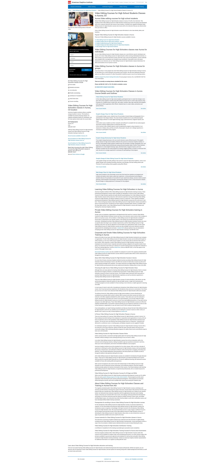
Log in (133, 2)
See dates (143, 108)
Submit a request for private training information (107, 77)
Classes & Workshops (76, 6)
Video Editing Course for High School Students (107, 39)
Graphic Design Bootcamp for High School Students (109, 43)
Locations (121, 2)
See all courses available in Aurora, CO (77, 135)
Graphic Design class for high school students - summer (110, 41)
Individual (72, 69)
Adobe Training (123, 6)
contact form (117, 247)
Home (69, 10)
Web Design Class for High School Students (107, 46)
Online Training (91, 6)
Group (72, 71)
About (113, 2)
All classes (126, 2)
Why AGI (109, 2)
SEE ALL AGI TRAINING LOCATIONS (134, 459)
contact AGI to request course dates (105, 87)
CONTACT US (107, 459)
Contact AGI (120, 228)
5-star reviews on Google (78, 154)
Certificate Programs (107, 6)
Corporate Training (139, 6)
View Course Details (101, 108)
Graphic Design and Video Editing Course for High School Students (112, 45)
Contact (116, 2)
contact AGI (124, 311)
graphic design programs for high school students (115, 377)
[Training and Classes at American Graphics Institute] (70, 2)
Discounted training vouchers (102, 251)
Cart (130, 2)
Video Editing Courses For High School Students (84, 10)
